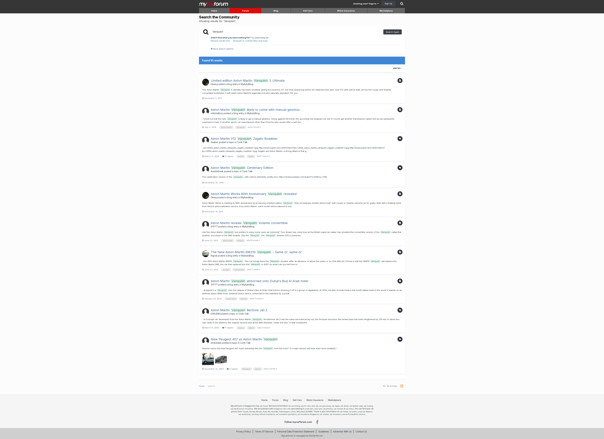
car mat (234, 409)
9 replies (228, 327)
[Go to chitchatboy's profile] (205, 111)
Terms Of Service (264, 431)
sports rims (306, 406)
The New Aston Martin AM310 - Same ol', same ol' (256, 252)
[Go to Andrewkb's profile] (205, 340)
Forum (245, 10)
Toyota (245, 412)
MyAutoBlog (247, 84)
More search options (222, 49)
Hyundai (274, 412)
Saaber (214, 142)
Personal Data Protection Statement (295, 431)
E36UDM (215, 313)
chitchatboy (217, 113)
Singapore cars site (282, 409)
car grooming (325, 406)
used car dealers (365, 412)
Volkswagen (284, 412)
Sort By (397, 68)
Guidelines (323, 431)
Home (214, 10)
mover (345, 414)
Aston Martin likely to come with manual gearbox (255, 110)
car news (350, 409)
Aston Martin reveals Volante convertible (249, 223)
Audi (265, 412)
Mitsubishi (301, 412)
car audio (353, 412)
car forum (264, 406)
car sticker (324, 414)
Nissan (259, 412)
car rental (344, 412)
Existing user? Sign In (365, 3)
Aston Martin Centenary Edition (242, 168)
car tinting (295, 406)
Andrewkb (216, 342)
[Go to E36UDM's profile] (205, 311)
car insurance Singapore (308, 414)
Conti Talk (242, 142)
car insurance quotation (286, 414)
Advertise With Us (342, 431)
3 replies (228, 156)
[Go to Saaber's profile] (205, 140)
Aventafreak (217, 171)
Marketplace (386, 10)
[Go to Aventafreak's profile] (205, 169)
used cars (309, 409)
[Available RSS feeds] (402, 386)
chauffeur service (357, 414)
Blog (276, 10)
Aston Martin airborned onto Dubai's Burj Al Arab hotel (259, 281)
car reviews (339, 409)
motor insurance (246, 409)
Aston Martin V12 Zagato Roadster (244, 139)
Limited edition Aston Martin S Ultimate (248, 80)
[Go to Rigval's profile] (205, 253)
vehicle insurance (267, 414)
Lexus (293, 412)
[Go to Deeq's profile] (205, 82)
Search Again (392, 32)
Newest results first (220, 40)
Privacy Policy (243, 431)
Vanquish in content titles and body (250, 40)
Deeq (214, 84)
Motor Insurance (346, 10)
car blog (254, 414)
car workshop (244, 414)
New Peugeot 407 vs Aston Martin (244, 339)
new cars (318, 409)
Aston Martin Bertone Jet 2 (239, 310)
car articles (328, 409)
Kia (269, 412)
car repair (336, 406)
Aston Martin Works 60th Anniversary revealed (253, 194)
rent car (315, 406)
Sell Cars (308, 10)
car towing (368, 406)
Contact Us (361, 431)
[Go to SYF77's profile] (205, 224)
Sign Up (388, 3)
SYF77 (214, 226)
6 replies (233, 369)
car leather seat (356, 406)
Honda (252, 412)
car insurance (335, 414)
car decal (344, 406)
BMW (310, 412)
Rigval (214, 255)
